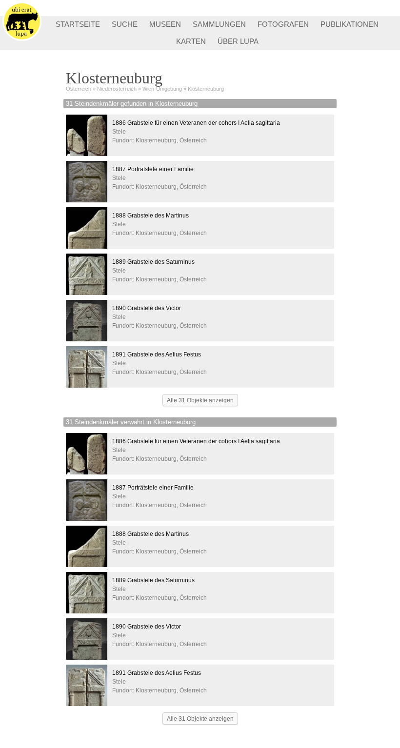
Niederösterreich (117, 89)
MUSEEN (165, 24)
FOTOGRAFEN (283, 24)
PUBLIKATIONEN (349, 24)
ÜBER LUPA (238, 41)
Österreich (78, 89)
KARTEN (191, 41)
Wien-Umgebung (162, 89)
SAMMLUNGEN (219, 24)
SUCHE (125, 24)
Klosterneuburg (206, 89)
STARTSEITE (78, 24)
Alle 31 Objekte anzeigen (200, 400)
